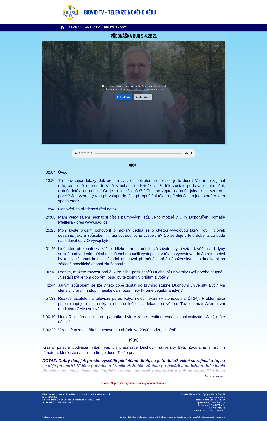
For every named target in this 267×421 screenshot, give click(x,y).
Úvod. (63, 172)
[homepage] (62, 27)
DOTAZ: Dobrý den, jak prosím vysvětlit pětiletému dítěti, (96, 360)
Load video (125, 97)
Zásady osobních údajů (152, 383)
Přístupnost (115, 27)
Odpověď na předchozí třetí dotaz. (88, 209)
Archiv (75, 27)
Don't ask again (143, 97)
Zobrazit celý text (215, 376)
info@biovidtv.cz (217, 407)
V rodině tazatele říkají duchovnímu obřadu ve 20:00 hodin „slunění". (118, 330)
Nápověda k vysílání (123, 383)
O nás (104, 383)
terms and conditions (137, 89)
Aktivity (92, 27)
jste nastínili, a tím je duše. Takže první (104, 352)
